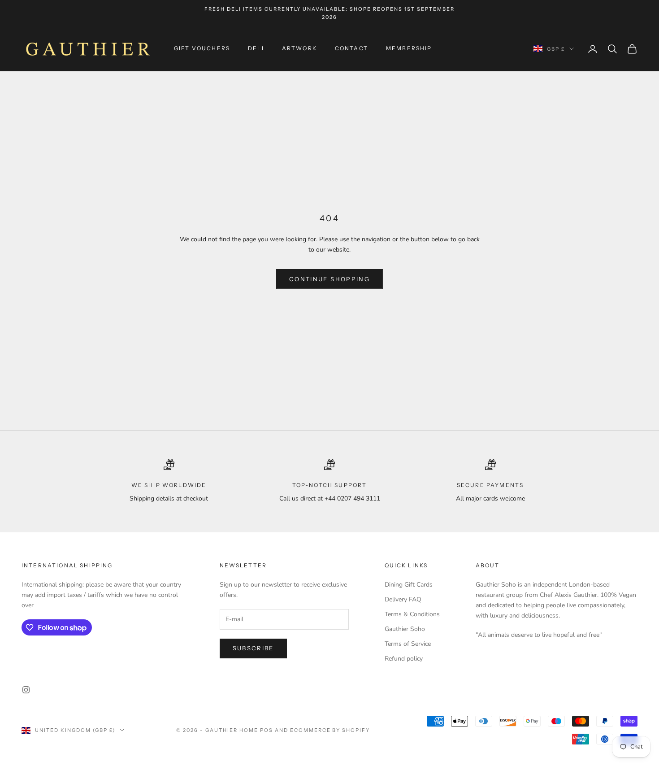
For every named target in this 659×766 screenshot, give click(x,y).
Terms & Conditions (412, 614)
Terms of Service (408, 644)
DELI (256, 48)
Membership (409, 48)
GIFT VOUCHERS (202, 48)
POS (266, 730)
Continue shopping (329, 279)
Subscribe (253, 648)
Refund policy (404, 658)
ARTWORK (299, 48)
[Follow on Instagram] (26, 689)
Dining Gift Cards (409, 584)
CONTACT (351, 48)
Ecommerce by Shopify (330, 730)
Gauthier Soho (405, 629)
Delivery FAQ (403, 599)
